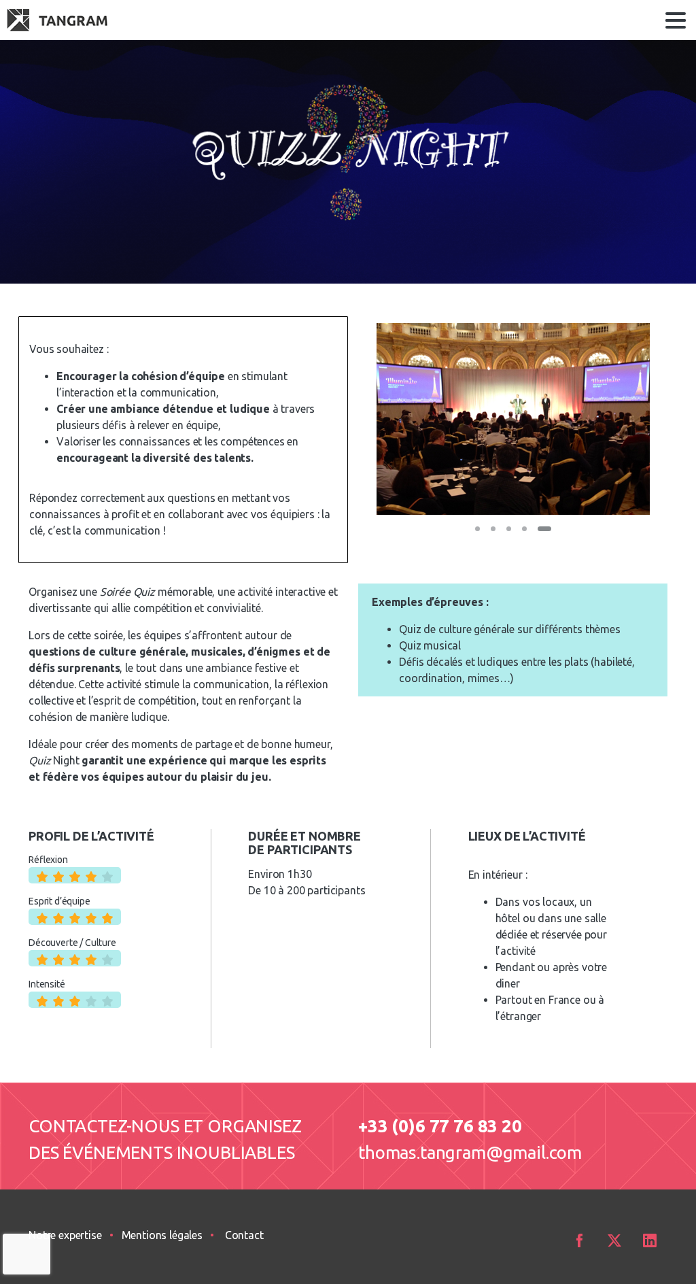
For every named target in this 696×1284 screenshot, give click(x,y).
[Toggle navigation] (675, 20)
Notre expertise (65, 1235)
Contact (244, 1235)
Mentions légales (162, 1235)
